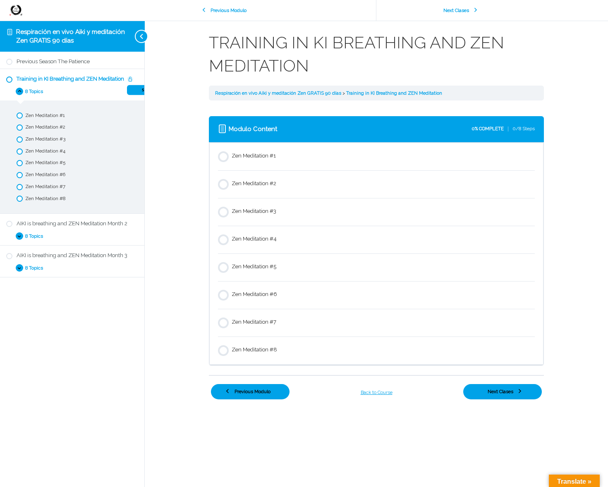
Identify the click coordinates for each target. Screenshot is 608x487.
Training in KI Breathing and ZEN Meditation (394, 93)
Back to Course (377, 392)
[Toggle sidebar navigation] (128, 36)
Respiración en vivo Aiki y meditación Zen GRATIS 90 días (278, 93)
